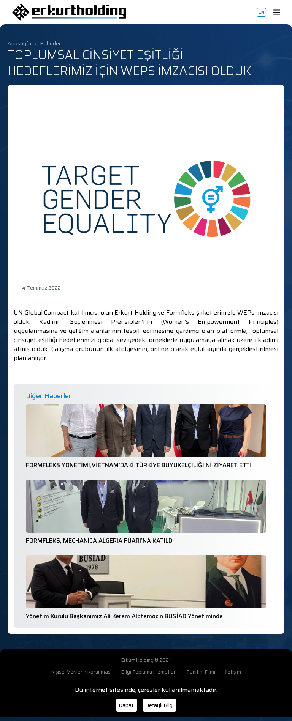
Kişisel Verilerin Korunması (81, 672)
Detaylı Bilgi (159, 705)
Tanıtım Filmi (200, 672)
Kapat (127, 705)
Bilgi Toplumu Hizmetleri (149, 672)
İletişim (233, 672)
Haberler (50, 43)
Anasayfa (19, 43)
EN (261, 12)
